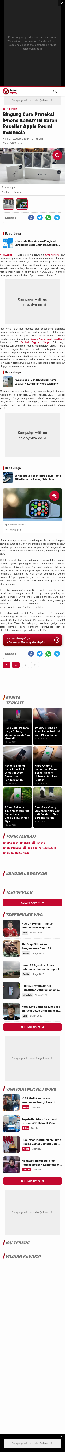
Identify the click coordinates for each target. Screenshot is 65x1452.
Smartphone (52, 254)
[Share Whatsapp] (48, 217)
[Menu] (61, 91)
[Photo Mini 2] (22, 204)
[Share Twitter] (39, 217)
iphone (41, 842)
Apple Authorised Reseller (46, 338)
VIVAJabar (6, 254)
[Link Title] (11, 928)
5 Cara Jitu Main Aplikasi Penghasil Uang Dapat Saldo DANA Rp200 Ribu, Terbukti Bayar (36, 243)
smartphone (14, 847)
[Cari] (55, 91)
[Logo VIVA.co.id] (9, 91)
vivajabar (12, 842)
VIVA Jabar (16, 143)
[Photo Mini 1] (8, 204)
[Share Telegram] (57, 217)
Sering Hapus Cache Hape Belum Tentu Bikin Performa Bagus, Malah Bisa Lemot (38, 477)
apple (27, 842)
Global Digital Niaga (35, 342)
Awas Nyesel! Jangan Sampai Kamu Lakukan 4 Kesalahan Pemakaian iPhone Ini (38, 381)
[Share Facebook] (31, 217)
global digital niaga (18, 852)
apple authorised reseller (42, 847)
